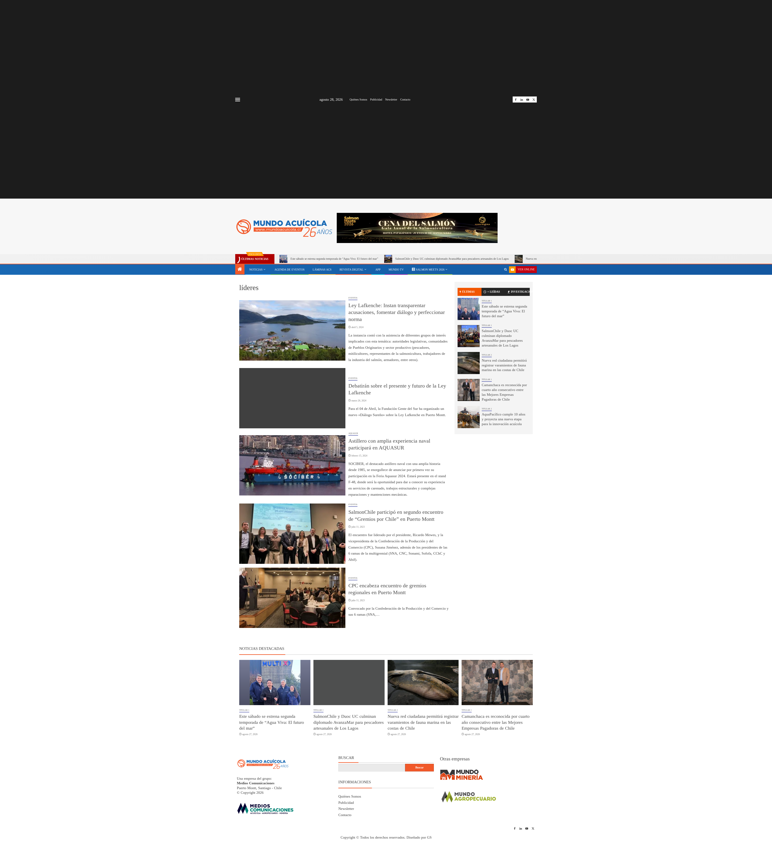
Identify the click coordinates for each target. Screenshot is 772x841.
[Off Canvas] (237, 99)
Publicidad (376, 99)
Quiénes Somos (358, 99)
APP (378, 309)
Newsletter (391, 99)
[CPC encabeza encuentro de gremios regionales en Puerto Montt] (292, 637)
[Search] (505, 309)
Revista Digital (351, 309)
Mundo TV (396, 309)
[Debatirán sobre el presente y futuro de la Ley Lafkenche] (292, 437)
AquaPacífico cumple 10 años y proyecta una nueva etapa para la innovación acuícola (503, 458)
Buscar (346, 797)
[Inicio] (240, 309)
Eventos (352, 337)
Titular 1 (487, 340)
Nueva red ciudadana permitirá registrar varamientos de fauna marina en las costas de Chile (504, 404)
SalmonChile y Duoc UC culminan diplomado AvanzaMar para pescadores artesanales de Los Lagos (452, 298)
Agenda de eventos (289, 309)
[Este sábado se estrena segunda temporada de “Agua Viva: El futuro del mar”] (469, 348)
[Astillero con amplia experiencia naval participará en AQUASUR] (292, 505)
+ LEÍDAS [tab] (493, 331)
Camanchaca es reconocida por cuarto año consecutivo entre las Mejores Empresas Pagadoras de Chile (496, 761)
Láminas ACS (322, 309)
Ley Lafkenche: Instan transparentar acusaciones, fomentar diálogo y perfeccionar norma (396, 351)
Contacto (405, 99)
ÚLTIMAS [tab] (468, 331)
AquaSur (353, 472)
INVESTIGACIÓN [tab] (520, 331)
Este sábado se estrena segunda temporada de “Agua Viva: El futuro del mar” (334, 298)
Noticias (256, 309)
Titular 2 (487, 394)
